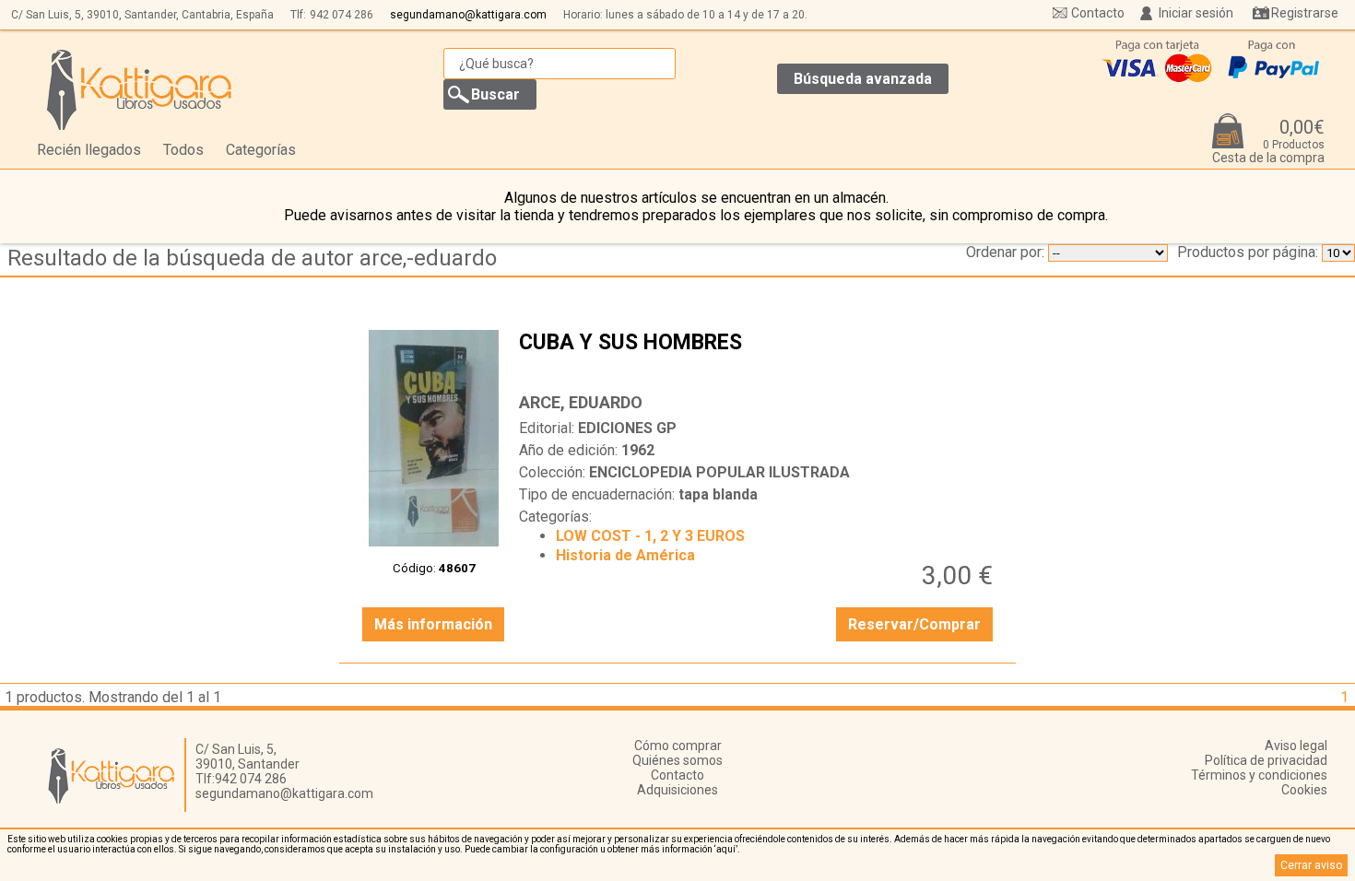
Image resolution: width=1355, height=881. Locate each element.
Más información (433, 624)
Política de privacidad (1266, 760)
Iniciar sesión (1196, 13)
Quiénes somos (677, 760)
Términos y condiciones (1259, 775)
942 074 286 (341, 14)
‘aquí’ (725, 849)
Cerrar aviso (1311, 865)
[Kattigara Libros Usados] (139, 89)
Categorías (261, 150)
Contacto (1098, 13)
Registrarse (1304, 13)
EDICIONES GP (627, 428)
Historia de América (625, 555)
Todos (183, 150)
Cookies (1304, 789)
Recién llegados (89, 150)
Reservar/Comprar (914, 624)
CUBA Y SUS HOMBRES (758, 356)
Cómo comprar (678, 745)
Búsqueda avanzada (863, 79)
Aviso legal (1296, 745)
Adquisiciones (677, 789)
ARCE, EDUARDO (580, 402)
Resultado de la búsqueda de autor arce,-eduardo (252, 258)
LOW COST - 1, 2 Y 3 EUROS (650, 536)
